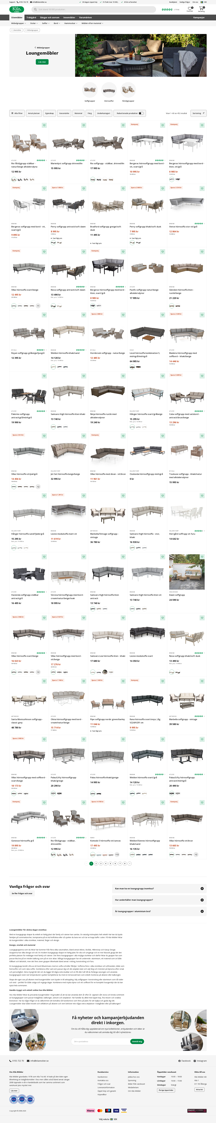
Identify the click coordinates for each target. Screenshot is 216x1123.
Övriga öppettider (166, 1090)
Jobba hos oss (134, 1077)
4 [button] (105, 863)
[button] (130, 864)
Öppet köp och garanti (107, 1091)
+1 (38, 306)
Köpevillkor (102, 1094)
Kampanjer (199, 17)
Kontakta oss (103, 1080)
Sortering (197, 113)
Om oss (195, 2)
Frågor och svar (104, 1084)
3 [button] (100, 863)
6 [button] (115, 863)
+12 (117, 854)
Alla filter (19, 113)
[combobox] (94, 9)
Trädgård (31, 17)
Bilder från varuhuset (136, 1084)
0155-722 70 (23, 2)
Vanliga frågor (185, 2)
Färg (90, 113)
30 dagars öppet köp (89, 2)
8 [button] (124, 863)
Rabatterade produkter (127, 113)
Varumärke (64, 113)
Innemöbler (69, 17)
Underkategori (103, 113)
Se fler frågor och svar (22, 893)
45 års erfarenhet (130, 2)
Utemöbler (16, 17)
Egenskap (49, 113)
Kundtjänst (173, 2)
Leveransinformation (106, 1087)
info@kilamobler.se (40, 2)
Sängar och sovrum (49, 17)
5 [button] (110, 863)
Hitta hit (199, 1090)
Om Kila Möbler (134, 1091)
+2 (38, 487)
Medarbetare (133, 1087)
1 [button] (91, 863)
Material (78, 113)
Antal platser (34, 113)
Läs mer (42, 62)
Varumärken (85, 17)
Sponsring (132, 1080)
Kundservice (102, 1077)
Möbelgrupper (43, 47)
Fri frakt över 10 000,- (111, 2)
